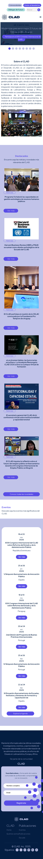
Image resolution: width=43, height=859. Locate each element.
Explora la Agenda (20, 714)
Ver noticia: (21, 40)
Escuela (22, 839)
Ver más (11, 211)
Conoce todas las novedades (21, 495)
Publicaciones (24, 835)
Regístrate (21, 804)
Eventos (22, 831)
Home (9, 831)
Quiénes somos (13, 835)
